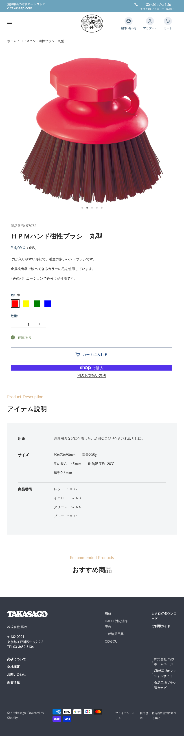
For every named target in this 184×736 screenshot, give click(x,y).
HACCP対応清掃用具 (116, 623)
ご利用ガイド (160, 626)
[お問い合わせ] (128, 21)
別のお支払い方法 (91, 375)
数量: (14, 316)
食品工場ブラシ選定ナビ (165, 685)
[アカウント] (150, 21)
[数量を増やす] (39, 324)
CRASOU (111, 641)
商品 (108, 613)
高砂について (16, 659)
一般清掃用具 (114, 634)
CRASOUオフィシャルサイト (165, 673)
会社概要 (13, 667)
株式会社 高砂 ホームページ (164, 661)
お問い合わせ (16, 674)
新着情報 (13, 682)
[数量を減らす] (17, 324)
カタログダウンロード (164, 615)
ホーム (12, 41)
